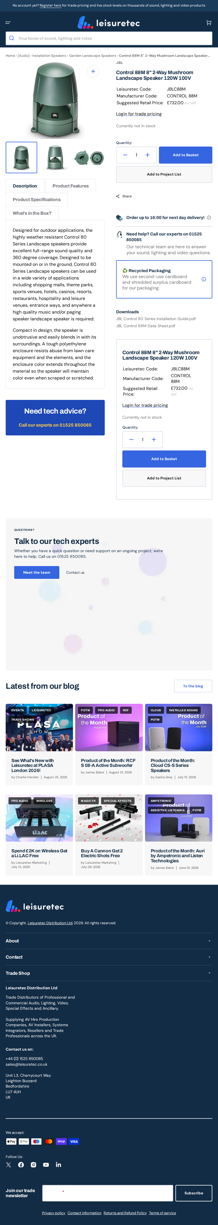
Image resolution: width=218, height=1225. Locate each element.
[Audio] (24, 55)
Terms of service (162, 1213)
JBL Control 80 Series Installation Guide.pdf (156, 318)
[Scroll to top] (210, 1217)
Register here (50, 5)
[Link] (109, 594)
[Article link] (39, 744)
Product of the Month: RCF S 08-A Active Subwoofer (108, 763)
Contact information (84, 1213)
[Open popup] (209, 217)
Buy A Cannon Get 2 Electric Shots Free (102, 853)
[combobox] (109, 38)
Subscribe (194, 1193)
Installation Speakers (49, 55)
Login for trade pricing (139, 114)
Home (10, 55)
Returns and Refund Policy (125, 1213)
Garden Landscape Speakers (92, 55)
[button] (8, 22)
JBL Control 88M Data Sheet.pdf (145, 325)
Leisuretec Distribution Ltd (50, 923)
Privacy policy (53, 1213)
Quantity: (124, 142)
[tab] (25, 186)
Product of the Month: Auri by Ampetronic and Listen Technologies (178, 855)
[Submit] (12, 38)
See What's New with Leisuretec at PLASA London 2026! (32, 765)
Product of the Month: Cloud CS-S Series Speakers (173, 765)
